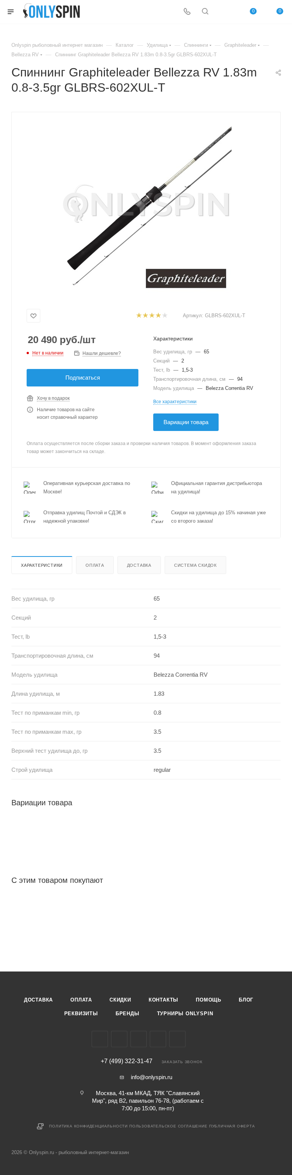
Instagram (119, 1039)
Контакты (163, 1000)
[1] (138, 316)
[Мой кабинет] (223, 12)
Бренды (128, 1013)
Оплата (95, 565)
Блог (246, 1000)
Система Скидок (195, 565)
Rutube (177, 1039)
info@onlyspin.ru (151, 1077)
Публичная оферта (232, 1126)
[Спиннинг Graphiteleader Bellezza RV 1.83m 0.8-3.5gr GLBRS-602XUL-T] (146, 208)
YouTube (158, 1039)
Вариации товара (185, 422)
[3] (151, 316)
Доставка (139, 565)
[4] (158, 316)
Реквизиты (81, 1013)
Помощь (208, 1000)
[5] (164, 316)
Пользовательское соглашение (168, 1126)
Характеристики (42, 565)
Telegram (138, 1039)
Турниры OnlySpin (185, 1013)
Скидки (120, 1000)
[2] (145, 316)
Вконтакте (100, 1039)
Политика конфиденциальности (88, 1126)
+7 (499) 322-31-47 (126, 1061)
